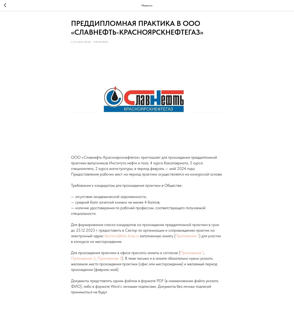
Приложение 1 (187, 235)
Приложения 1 (192, 252)
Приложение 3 (109, 258)
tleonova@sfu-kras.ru (122, 235)
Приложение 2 (83, 258)
